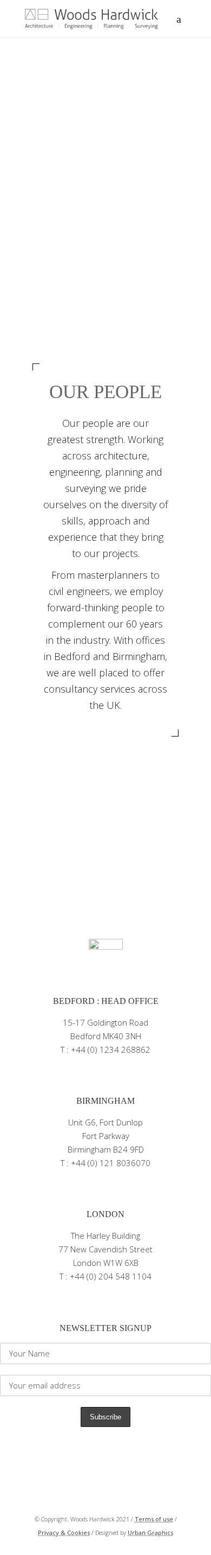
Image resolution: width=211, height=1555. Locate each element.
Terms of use (154, 1519)
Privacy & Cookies (64, 1532)
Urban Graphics (150, 1532)
